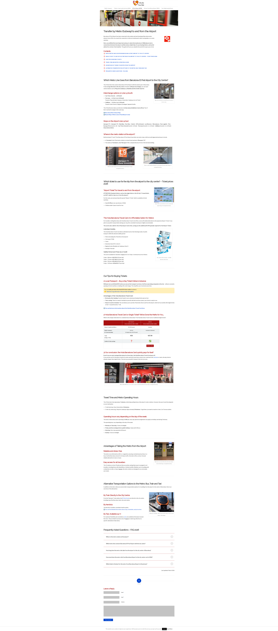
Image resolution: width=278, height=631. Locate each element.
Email (122, 597)
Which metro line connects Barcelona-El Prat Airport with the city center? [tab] (126, 543)
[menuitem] (108, 8)
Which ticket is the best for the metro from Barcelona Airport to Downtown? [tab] (126, 564)
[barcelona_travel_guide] (139, 3)
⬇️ (112, 112)
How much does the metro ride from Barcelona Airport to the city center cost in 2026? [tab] (129, 557)
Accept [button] (164, 629)
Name (122, 592)
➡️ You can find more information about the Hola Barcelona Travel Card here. (124, 308)
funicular (156, 357)
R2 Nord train (125, 498)
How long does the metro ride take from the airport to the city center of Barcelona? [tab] (128, 550)
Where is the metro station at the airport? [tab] (117, 537)
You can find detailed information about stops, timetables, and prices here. (123, 509)
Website (122, 601)
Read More (169, 629)
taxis (125, 516)
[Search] (173, 12)
